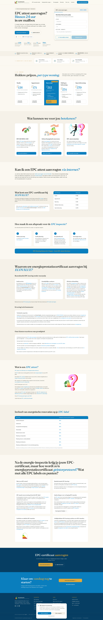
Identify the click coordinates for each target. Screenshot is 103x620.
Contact (72, 2)
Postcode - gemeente (60, 29)
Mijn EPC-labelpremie (41, 392)
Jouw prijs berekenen (82, 2)
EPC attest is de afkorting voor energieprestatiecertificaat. (27, 370)
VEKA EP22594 (60, 315)
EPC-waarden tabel (57, 603)
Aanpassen (52, 615)
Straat (57, 19)
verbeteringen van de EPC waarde (48, 288)
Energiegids (55, 2)
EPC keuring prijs (26, 301)
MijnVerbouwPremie (46, 150)
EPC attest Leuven (37, 603)
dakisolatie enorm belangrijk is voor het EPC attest (55, 343)
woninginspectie (20, 529)
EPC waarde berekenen (22, 286)
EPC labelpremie (52, 148)
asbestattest (24, 206)
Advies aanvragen (46, 153)
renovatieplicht (47, 141)
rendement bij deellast (45, 345)
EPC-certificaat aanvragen (27, 398)
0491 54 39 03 (59, 564)
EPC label (51, 144)
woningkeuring (78, 324)
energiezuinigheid (38, 372)
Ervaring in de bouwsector (24, 307)
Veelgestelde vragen (46, 2)
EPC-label (63, 411)
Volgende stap (78, 37)
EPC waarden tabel (36, 2)
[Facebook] (15, 606)
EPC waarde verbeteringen (74, 295)
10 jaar (55, 521)
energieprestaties (70, 294)
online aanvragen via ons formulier (43, 174)
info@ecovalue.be (75, 601)
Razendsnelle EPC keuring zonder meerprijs (30, 276)
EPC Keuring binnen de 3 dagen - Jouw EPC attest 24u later (51, 251)
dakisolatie (26, 343)
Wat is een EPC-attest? (57, 601)
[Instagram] (17, 606)
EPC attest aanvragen (51, 301)
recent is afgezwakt (25, 382)
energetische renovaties (66, 318)
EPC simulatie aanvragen (73, 153)
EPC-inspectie (76, 508)
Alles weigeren (58, 613)
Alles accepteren (44, 613)
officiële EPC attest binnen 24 (80, 239)
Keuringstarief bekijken (60, 511)
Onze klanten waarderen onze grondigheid (30, 331)
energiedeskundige (60, 238)
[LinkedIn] (19, 606)
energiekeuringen (27, 288)
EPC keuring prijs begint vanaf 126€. (24, 396)
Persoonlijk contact (64, 37)
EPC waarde (22, 376)
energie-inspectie (34, 487)
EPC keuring (28, 142)
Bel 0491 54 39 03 (70, 584)
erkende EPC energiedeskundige (72, 526)
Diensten (62, 2)
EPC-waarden (71, 498)
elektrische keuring (34, 206)
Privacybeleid (57, 609)
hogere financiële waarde (20, 378)
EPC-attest (58, 497)
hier (58, 347)
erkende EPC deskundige (42, 393)
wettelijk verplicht (39, 388)
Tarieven (35, 607)
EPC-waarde (55, 284)
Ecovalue (18, 145)
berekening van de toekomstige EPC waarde (76, 144)
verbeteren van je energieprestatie (34, 504)
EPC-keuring (74, 484)
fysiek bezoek (38, 175)
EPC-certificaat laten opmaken (72, 337)
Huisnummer (58, 24)
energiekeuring (74, 283)
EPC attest (21, 141)
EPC (17, 372)
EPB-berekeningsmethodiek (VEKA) (35, 447)
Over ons (67, 2)
